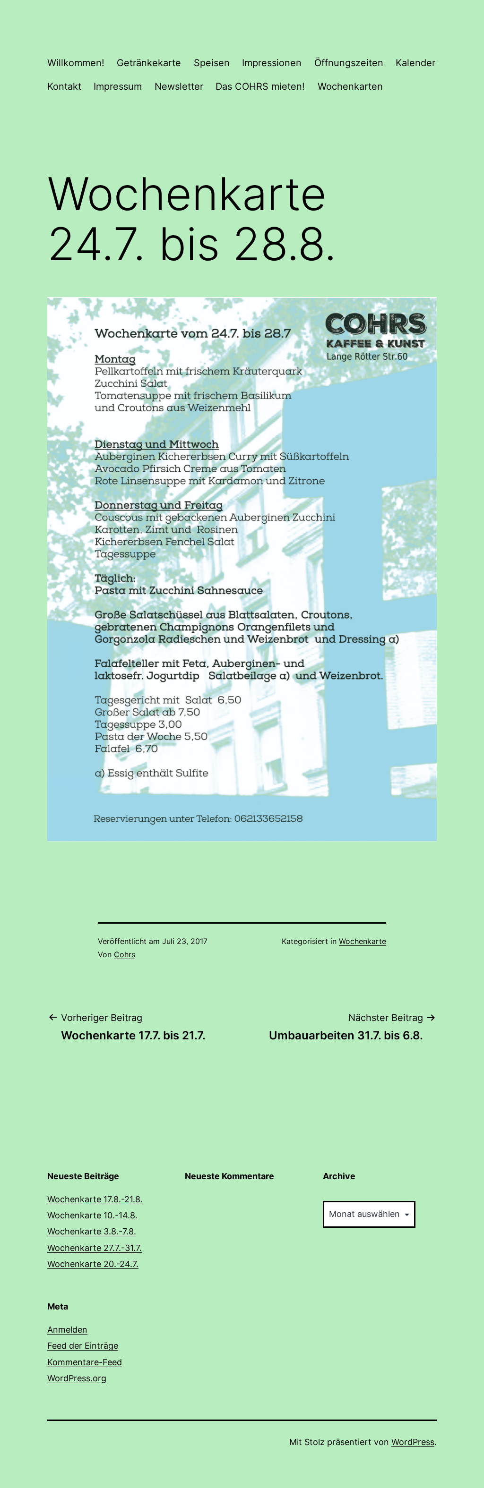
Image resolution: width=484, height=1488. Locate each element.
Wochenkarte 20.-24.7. (92, 1264)
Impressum (118, 86)
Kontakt (64, 86)
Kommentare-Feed (84, 1362)
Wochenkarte (362, 941)
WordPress (412, 1442)
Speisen (212, 62)
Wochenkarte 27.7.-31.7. (94, 1248)
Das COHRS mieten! (260, 86)
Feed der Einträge (82, 1346)
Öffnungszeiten (348, 62)
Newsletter (179, 86)
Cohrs (124, 954)
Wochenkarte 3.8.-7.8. (91, 1231)
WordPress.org (76, 1378)
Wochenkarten (350, 86)
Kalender (415, 62)
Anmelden (67, 1330)
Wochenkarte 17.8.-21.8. (95, 1199)
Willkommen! (75, 62)
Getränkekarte (149, 62)
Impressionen (272, 62)
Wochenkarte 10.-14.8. (92, 1215)
